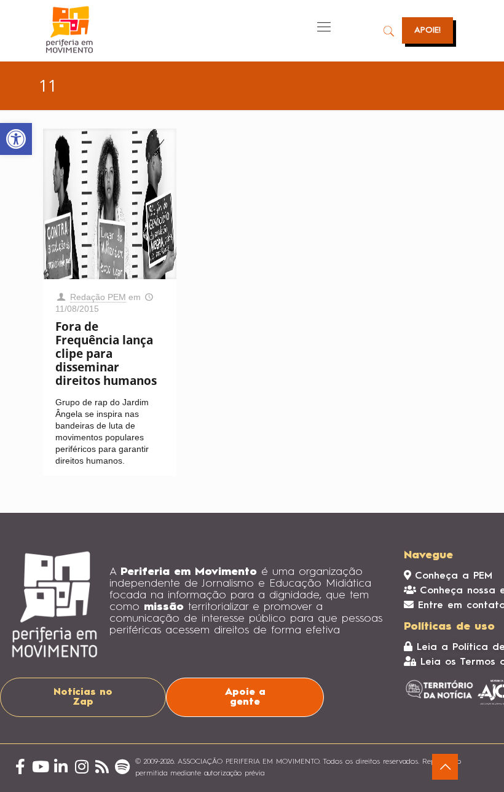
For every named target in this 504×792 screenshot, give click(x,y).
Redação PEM (98, 297)
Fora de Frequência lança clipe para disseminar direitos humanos (106, 354)
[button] (16, 139)
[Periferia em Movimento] (69, 29)
